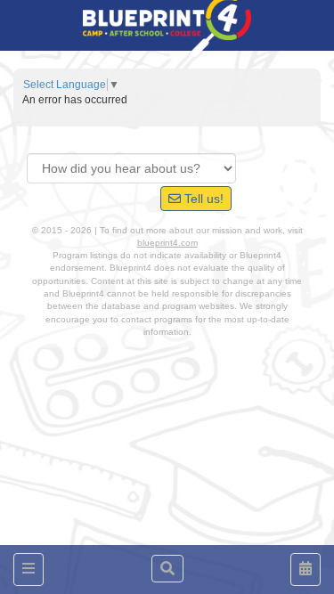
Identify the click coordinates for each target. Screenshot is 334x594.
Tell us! (202, 198)
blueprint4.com (167, 243)
